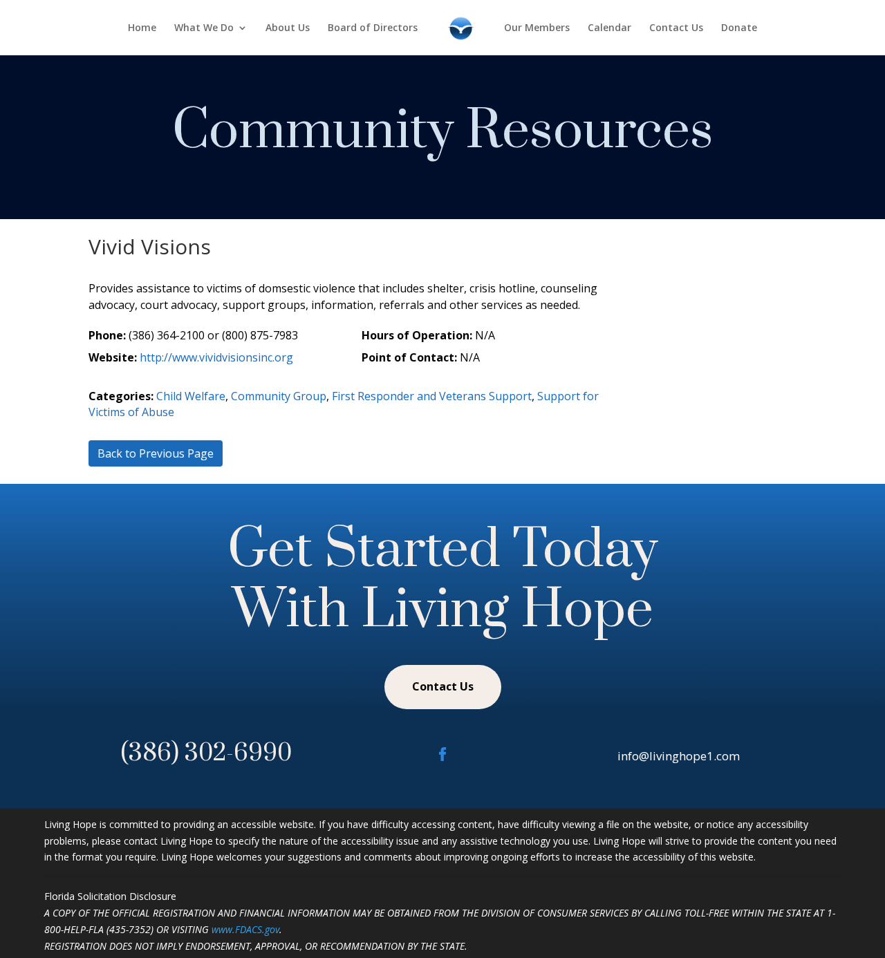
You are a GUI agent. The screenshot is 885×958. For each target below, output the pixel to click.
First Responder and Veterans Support (432, 396)
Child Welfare (190, 396)
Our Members (537, 28)
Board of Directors (373, 28)
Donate (739, 28)
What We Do (204, 28)
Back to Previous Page (155, 453)
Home (142, 28)
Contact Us (676, 28)
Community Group (278, 396)
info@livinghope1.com (678, 756)
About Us (288, 28)
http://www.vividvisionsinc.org (216, 357)
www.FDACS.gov (245, 929)
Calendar (609, 28)
